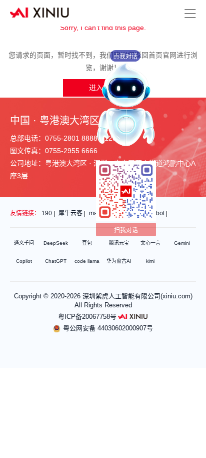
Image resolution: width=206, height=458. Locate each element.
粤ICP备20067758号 (87, 316)
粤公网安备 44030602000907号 (108, 328)
